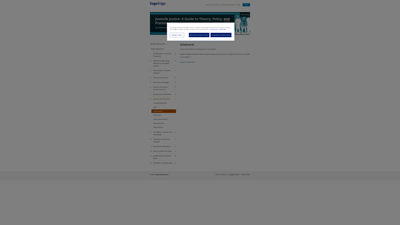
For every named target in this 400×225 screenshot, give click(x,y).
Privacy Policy (214, 29)
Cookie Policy (222, 29)
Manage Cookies (177, 35)
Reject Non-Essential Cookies (199, 35)
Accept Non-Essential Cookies (221, 35)
